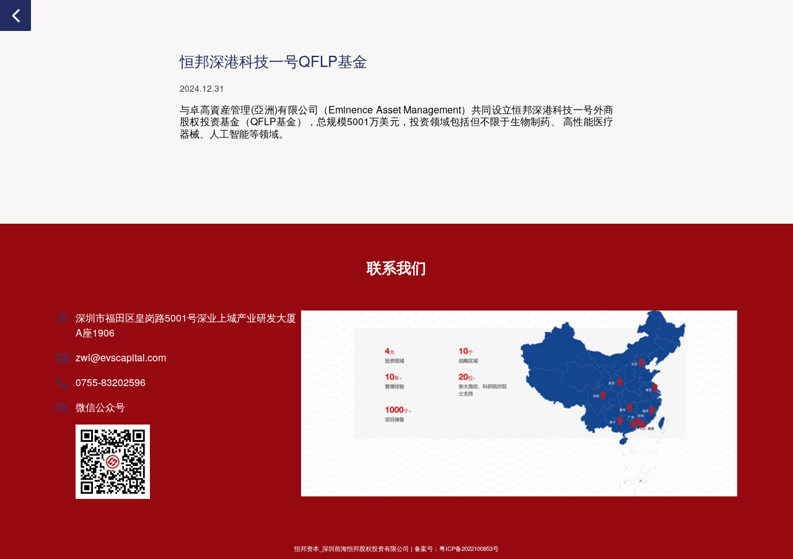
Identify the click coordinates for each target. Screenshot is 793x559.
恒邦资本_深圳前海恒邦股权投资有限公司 (351, 548)
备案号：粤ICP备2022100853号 (456, 548)
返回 (15, 15)
